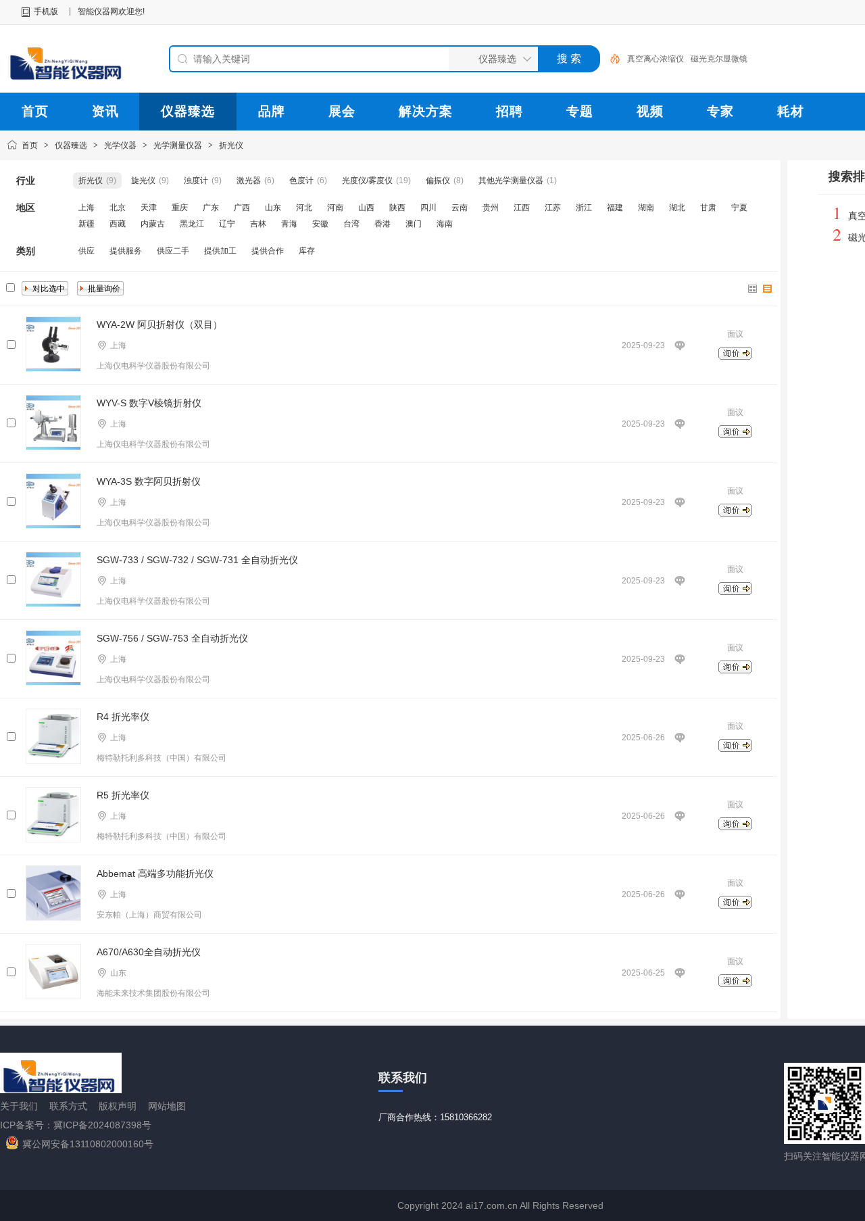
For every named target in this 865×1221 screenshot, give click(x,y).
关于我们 (19, 1106)
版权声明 (118, 1106)
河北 (304, 207)
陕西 (397, 207)
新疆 (86, 224)
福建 (615, 207)
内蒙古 (153, 224)
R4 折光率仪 (123, 716)
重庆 (180, 207)
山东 (273, 207)
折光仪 (231, 145)
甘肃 (708, 207)
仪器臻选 (71, 145)
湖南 (646, 207)
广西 (242, 207)
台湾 (351, 224)
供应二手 (173, 251)
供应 (86, 251)
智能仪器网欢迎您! (111, 11)
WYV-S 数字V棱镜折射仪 (149, 403)
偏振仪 (438, 180)
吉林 (258, 224)
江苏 (553, 207)
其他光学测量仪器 (510, 180)
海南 (445, 224)
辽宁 (227, 224)
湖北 (677, 207)
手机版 (46, 11)
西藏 (117, 224)
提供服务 (125, 251)
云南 (459, 207)
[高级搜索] (610, 58)
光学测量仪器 (177, 145)
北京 (117, 207)
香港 (382, 224)
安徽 (320, 224)
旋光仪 (143, 180)
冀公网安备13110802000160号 (87, 1144)
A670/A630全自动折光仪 (149, 952)
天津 (149, 207)
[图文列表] (767, 288)
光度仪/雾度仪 (367, 180)
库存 (307, 251)
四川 (428, 207)
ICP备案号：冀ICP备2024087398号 (75, 1125)
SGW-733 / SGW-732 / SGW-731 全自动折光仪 (197, 559)
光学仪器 (120, 145)
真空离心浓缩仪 (655, 59)
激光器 (249, 180)
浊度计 (196, 180)
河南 (335, 207)
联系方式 (68, 1106)
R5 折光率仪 (123, 795)
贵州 (491, 207)
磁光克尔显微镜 (719, 59)
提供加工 (220, 251)
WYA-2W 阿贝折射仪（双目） (159, 324)
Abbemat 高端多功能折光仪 (155, 873)
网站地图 (167, 1106)
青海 (289, 224)
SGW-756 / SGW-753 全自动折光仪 (172, 638)
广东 (211, 207)
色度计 (301, 180)
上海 (86, 207)
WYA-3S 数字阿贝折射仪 (149, 481)
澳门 (413, 224)
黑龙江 (192, 224)
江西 (522, 207)
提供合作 (267, 251)
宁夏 (739, 207)
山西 (366, 207)
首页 (30, 145)
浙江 (584, 207)
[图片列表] (752, 288)
